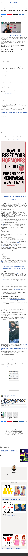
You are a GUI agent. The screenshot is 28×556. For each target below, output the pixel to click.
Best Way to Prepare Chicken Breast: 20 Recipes (4, 451)
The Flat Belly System (4, 279)
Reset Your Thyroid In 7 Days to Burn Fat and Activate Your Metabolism (14, 515)
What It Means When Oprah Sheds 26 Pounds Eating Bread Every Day (13, 531)
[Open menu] (26, 2)
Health (18, 7)
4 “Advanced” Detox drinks (16, 74)
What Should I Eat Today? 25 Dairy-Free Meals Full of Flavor (14, 451)
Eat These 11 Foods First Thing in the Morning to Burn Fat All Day (6, 440)
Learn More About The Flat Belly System (14, 35)
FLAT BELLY (17, 139)
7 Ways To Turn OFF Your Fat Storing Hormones (12, 93)
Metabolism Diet (19, 273)
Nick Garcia (14, 428)
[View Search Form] (1, 2)
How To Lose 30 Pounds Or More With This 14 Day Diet (11, 499)
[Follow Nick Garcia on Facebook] (14, 436)
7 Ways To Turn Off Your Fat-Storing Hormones (22, 440)
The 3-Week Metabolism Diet (11, 366)
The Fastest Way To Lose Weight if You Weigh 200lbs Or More (12, 548)
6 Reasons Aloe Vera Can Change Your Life (24, 463)
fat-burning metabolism (16, 289)
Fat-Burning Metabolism (12, 7)
